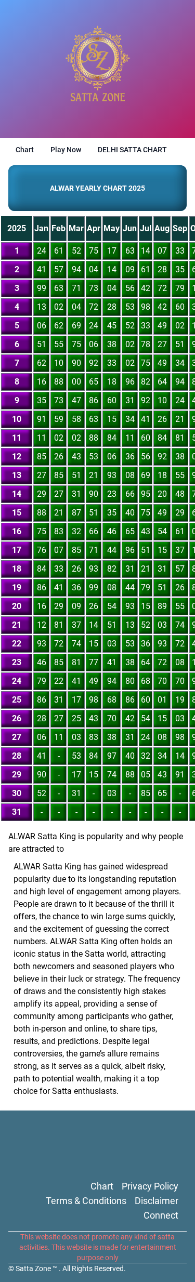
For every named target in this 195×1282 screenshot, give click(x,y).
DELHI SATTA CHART (132, 150)
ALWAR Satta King (47, 866)
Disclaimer (156, 1200)
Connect (161, 1215)
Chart (25, 150)
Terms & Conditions (86, 1200)
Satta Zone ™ (37, 1268)
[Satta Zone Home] (98, 69)
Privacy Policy (150, 1186)
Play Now (65, 150)
